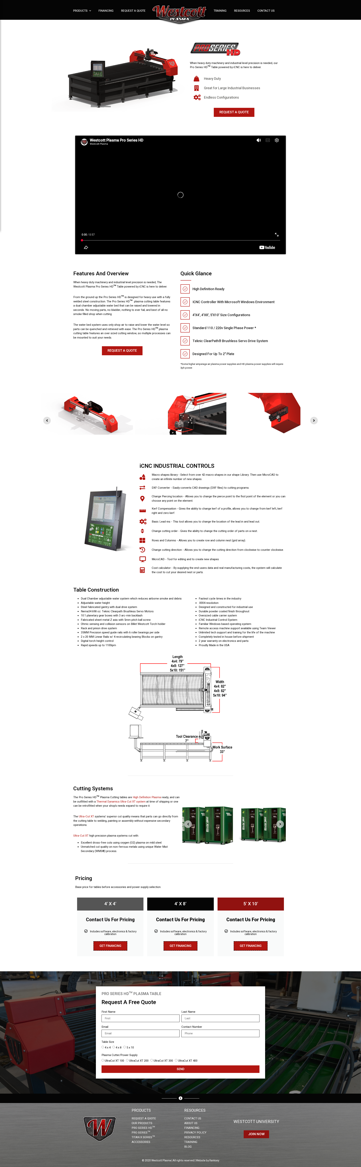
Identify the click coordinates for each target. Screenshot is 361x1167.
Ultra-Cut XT (86, 816)
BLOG (188, 1147)
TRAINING (190, 1142)
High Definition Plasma (147, 797)
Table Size (108, 1042)
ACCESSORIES (141, 1142)
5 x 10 (130, 1047)
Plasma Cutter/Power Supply (119, 1055)
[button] (47, 420)
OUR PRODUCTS (142, 1123)
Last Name (188, 1012)
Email (105, 1027)
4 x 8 (118, 1047)
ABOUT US (190, 1123)
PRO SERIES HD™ (143, 1128)
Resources (242, 11)
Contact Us (266, 11)
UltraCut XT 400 (187, 1061)
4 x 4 (108, 1047)
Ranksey (214, 1160)
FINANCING (191, 1128)
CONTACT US (192, 1118)
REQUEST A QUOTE (144, 1118)
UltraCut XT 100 (114, 1061)
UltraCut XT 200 (139, 1061)
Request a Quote (133, 11)
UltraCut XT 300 (163, 1061)
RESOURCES (192, 1137)
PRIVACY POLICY (195, 1132)
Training (220, 11)
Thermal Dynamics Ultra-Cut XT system (121, 802)
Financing (106, 11)
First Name (108, 1012)
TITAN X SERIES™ (143, 1137)
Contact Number (191, 1027)
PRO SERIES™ (141, 1132)
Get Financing (110, 946)
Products (80, 11)
